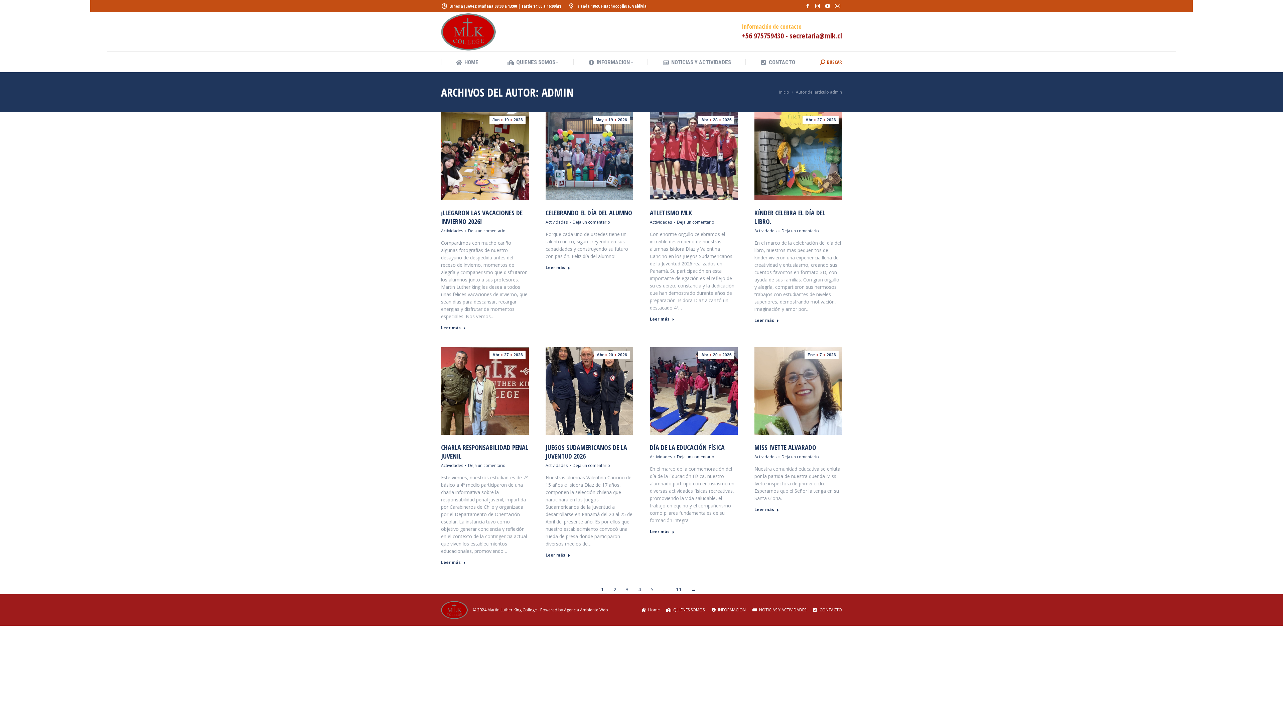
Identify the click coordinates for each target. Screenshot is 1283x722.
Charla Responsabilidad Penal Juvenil (484, 452)
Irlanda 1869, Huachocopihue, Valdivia (611, 6)
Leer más (451, 328)
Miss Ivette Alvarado (785, 447)
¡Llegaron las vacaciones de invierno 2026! (482, 217)
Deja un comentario (487, 231)
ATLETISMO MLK (671, 212)
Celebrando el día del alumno (589, 212)
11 (679, 589)
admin (558, 92)
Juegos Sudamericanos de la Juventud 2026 (586, 452)
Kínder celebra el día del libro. (789, 217)
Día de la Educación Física (687, 447)
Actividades (452, 231)
